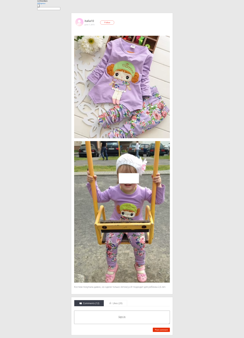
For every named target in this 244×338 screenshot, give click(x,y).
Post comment (161, 330)
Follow (107, 22)
